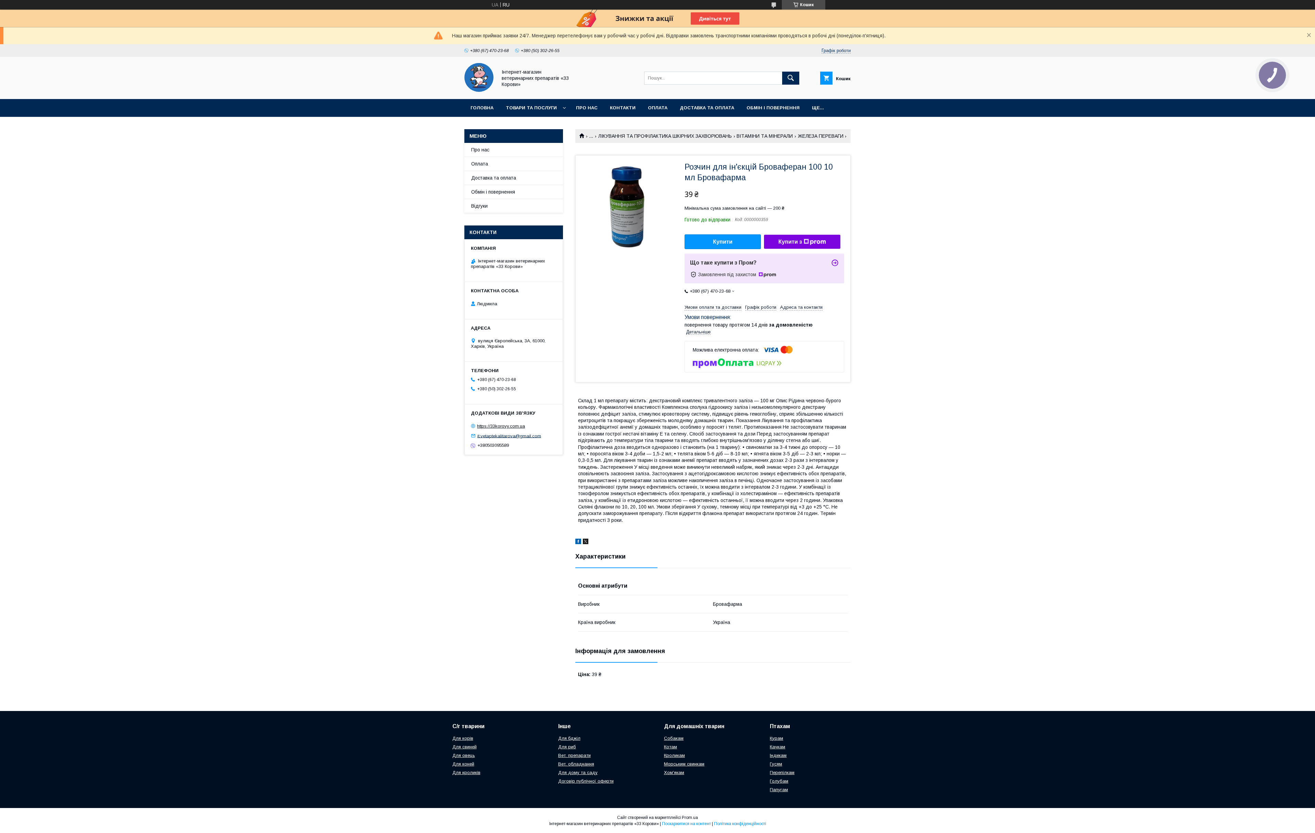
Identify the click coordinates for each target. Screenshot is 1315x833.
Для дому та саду (578, 772)
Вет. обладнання (576, 764)
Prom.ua (690, 817)
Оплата (657, 107)
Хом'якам (674, 772)
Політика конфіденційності (740, 823)
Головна (482, 107)
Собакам (674, 738)
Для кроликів (466, 772)
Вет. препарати (574, 755)
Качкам (777, 746)
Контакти (623, 107)
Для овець (463, 755)
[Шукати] (790, 78)
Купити (722, 242)
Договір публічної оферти (586, 781)
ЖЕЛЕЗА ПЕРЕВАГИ (820, 136)
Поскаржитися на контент (686, 823)
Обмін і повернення (773, 107)
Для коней (463, 764)
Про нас (587, 107)
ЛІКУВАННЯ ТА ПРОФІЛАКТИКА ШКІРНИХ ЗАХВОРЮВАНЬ (665, 136)
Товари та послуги (531, 107)
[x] (585, 542)
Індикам (778, 755)
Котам (670, 746)
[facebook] (578, 542)
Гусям (776, 764)
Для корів (462, 738)
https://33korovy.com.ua (501, 426)
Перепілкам (782, 772)
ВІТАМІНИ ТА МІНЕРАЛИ (765, 136)
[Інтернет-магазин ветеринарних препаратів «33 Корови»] (478, 90)
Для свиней (464, 746)
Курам (776, 738)
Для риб (567, 746)
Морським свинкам (684, 764)
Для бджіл (569, 738)
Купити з (790, 242)
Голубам (779, 781)
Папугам (779, 789)
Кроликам (674, 755)
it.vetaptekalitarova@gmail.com (509, 435)
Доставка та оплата (707, 107)
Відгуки (479, 206)
